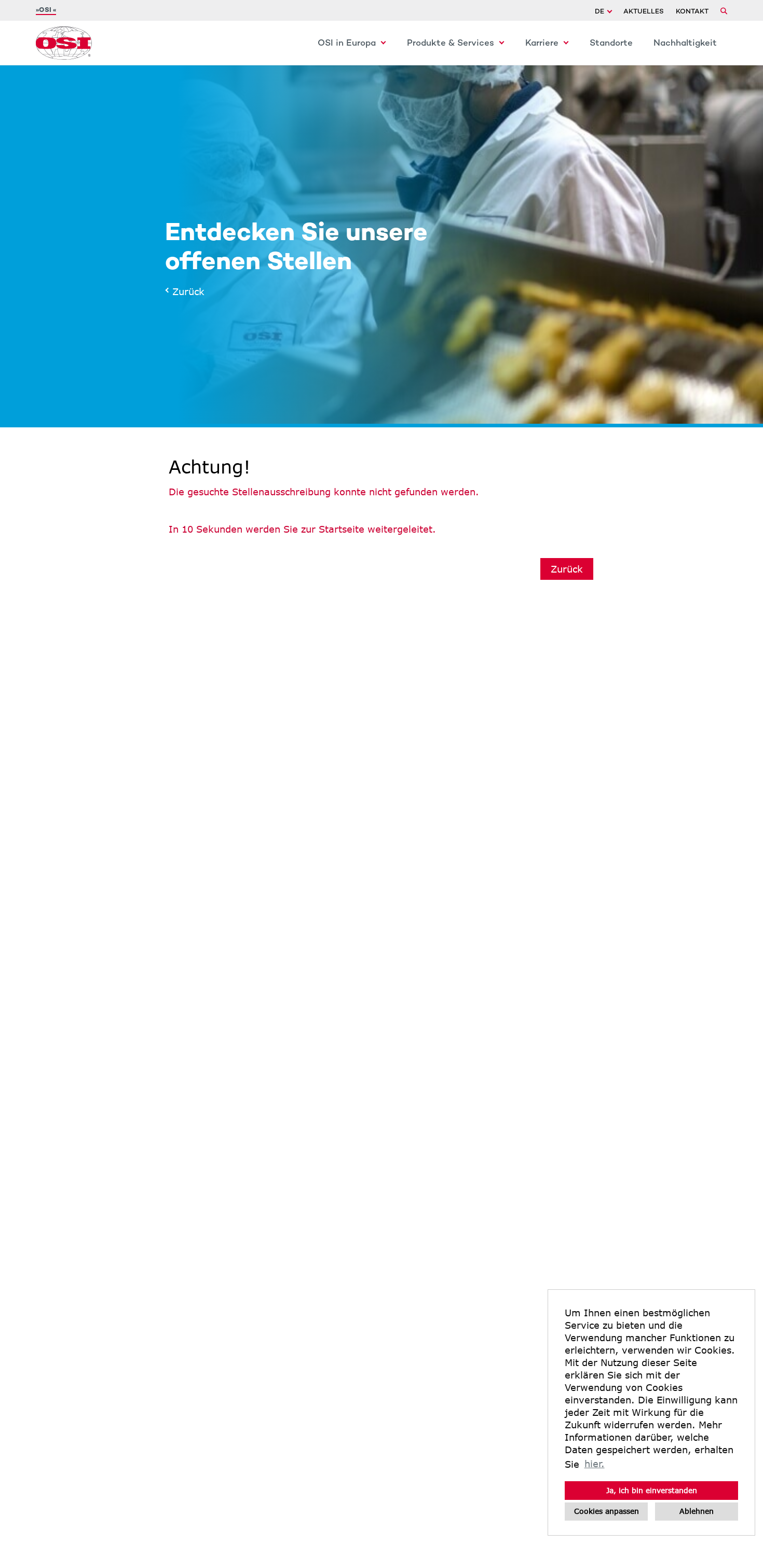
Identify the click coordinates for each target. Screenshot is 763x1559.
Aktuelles (643, 12)
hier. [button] (594, 1463)
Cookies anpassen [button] (606, 1511)
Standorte (611, 43)
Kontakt (692, 12)
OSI (46, 10)
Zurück (185, 291)
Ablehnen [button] (696, 1511)
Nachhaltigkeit (685, 43)
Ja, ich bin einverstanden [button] (651, 1490)
